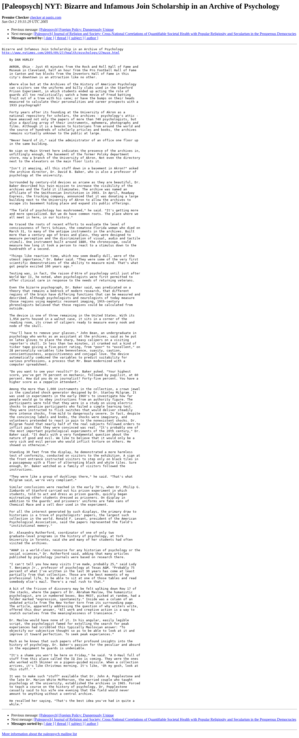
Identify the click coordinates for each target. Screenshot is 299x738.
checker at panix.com (45, 17)
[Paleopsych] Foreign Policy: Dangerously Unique (76, 30)
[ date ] (49, 38)
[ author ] (91, 38)
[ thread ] (61, 38)
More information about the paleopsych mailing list (39, 734)
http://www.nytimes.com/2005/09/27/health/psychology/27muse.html (61, 52)
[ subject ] (76, 38)
